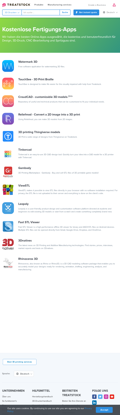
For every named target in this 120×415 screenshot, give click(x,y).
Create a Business (97, 5)
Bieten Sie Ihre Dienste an (74, 401)
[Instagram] (106, 396)
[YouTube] (112, 396)
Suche (65, 12)
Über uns (6, 396)
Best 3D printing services (19, 362)
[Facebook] (94, 396)
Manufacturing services (59, 5)
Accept (104, 409)
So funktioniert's (9, 401)
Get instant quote (87, 12)
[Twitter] (100, 396)
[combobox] (41, 12)
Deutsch (111, 12)
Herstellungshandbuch (42, 396)
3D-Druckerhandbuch (42, 401)
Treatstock (16, 5)
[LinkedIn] (94, 402)
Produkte (38, 5)
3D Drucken (11, 12)
